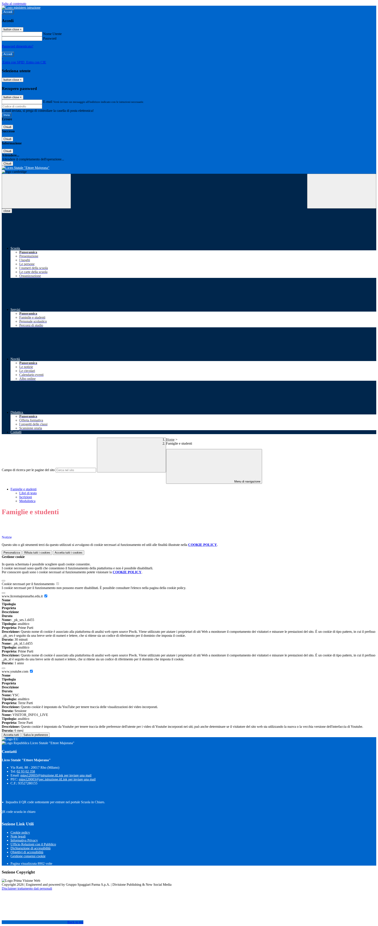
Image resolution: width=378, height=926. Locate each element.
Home (170, 439)
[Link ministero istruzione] (21, 7)
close (7, 210)
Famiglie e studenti (23, 489)
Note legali (18, 836)
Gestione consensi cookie (28, 856)
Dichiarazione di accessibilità (30, 848)
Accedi (8, 12)
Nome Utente (52, 34)
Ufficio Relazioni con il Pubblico (33, 844)
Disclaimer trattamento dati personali (27, 888)
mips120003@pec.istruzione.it (57, 779)
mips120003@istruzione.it (55, 775)
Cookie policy (20, 832)
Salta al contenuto (14, 3)
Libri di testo (28, 493)
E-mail (47, 101)
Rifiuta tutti (37, 552)
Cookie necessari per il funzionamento (28, 584)
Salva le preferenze (35, 735)
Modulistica (27, 501)
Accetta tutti (68, 552)
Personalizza (12, 552)
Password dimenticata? (17, 46)
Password (49, 38)
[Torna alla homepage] (189, 168)
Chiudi (7, 127)
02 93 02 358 (26, 771)
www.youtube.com (15, 671)
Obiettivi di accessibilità (26, 852)
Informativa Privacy (24, 840)
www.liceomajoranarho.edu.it (23, 596)
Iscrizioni (25, 497)
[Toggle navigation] (36, 191)
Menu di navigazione (246, 481)
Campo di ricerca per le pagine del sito (28, 470)
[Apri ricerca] (341, 191)
